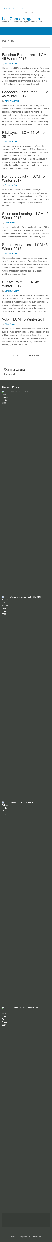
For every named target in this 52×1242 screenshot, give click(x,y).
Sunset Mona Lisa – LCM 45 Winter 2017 (25, 246)
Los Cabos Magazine (21, 18)
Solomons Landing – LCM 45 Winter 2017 (25, 215)
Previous (34, 355)
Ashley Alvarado (12, 100)
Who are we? (9, 8)
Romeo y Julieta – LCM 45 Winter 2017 (23, 178)
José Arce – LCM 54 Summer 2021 (24, 1007)
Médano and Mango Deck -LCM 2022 (25, 597)
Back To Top (36, 1237)
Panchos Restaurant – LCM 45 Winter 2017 (24, 56)
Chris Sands (10, 222)
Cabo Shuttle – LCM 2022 (20, 391)
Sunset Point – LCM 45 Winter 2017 (20, 283)
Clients (20, 8)
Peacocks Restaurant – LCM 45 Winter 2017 (25, 93)
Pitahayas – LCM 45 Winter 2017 (24, 134)
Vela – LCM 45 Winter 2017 (24, 319)
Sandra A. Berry (12, 63)
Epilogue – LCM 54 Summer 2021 (24, 802)
